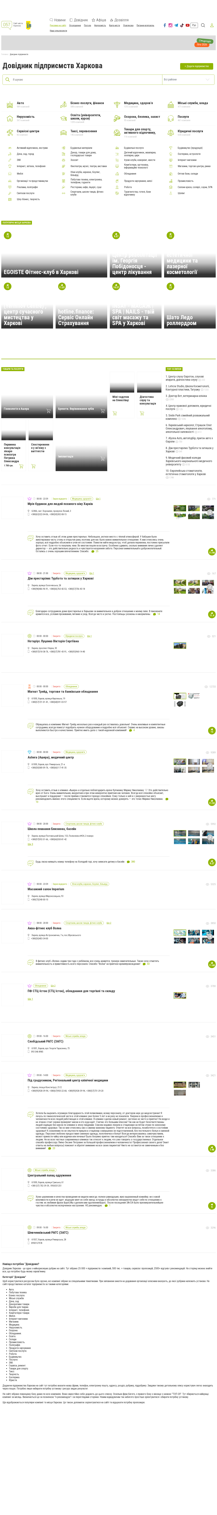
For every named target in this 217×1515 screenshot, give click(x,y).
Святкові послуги (25, 193)
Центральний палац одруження (49, 1175)
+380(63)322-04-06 (39, 514)
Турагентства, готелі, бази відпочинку (137, 193)
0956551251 (56, 1185)
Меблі (20, 173)
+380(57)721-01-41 (39, 702)
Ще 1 (98, 498)
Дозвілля (121, 20)
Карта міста (114, 25)
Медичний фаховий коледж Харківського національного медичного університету (189, 461)
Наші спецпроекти (58, 30)
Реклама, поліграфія (27, 187)
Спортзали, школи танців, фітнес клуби (87, 193)
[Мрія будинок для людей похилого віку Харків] (47, 349)
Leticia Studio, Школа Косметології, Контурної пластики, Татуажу (187, 387)
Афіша (101, 20)
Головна (4, 54)
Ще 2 (109, 923)
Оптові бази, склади (188, 173)
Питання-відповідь (145, 25)
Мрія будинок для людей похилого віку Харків (60, 504)
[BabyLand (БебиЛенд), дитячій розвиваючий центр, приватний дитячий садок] (169, 349)
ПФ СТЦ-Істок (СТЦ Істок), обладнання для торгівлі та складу (71, 991)
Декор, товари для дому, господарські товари (83, 154)
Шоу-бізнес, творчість (28, 199)
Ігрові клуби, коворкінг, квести (139, 160)
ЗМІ (19, 160)
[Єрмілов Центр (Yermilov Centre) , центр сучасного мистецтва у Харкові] (108, 349)
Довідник (81, 20)
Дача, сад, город (25, 154)
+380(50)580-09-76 (39, 767)
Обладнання (130, 173)
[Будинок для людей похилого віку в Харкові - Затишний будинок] (93, 349)
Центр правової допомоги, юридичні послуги (188, 407)
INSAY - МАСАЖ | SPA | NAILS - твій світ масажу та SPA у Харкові (133, 314)
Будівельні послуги (134, 148)
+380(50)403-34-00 (39, 938)
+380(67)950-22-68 (58, 1091)
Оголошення (75, 25)
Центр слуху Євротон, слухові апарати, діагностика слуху (185, 378)
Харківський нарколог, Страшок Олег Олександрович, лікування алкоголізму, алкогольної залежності (189, 428)
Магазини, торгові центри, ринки (194, 166)
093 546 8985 (37, 1051)
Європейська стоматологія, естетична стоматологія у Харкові (186, 472)
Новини (60, 20)
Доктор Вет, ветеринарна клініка (187, 396)
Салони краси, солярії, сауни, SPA (195, 187)
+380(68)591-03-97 (58, 702)
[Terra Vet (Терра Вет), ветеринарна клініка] (62, 349)
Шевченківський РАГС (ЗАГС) (48, 1232)
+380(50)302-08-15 (58, 514)
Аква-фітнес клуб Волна (44, 928)
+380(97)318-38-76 (39, 651)
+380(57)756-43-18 (76, 589)
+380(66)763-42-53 (58, 589)
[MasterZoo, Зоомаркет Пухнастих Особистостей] (139, 349)
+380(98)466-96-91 (39, 589)
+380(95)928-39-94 (39, 1091)
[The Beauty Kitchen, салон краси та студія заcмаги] (154, 349)
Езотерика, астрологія (189, 154)
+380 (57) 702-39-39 (40, 1185)
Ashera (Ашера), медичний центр (51, 757)
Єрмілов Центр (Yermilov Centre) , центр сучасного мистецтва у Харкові (25, 311)
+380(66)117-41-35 (58, 767)
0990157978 (36, 1243)
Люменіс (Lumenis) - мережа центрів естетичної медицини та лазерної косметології (189, 258)
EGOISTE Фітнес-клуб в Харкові (41, 272)
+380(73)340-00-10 (39, 899)
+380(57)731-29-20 (94, 1091)
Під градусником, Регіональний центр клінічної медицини (68, 1080)
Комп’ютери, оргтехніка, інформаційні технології (136, 166)
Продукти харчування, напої (138, 181)
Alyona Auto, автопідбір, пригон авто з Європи (189, 439)
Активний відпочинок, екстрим (32, 148)
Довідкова (128, 25)
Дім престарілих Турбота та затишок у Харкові (190, 449)
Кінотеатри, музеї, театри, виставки (89, 166)
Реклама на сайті (58, 25)
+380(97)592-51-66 (39, 839)
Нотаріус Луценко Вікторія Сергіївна (53, 641)
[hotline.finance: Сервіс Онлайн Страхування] (123, 349)
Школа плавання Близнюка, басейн (52, 829)
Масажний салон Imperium (46, 889)
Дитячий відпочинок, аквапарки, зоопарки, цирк (140, 154)
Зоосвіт (74, 160)
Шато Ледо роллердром (182, 320)
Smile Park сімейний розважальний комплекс (188, 417)
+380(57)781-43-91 (58, 651)
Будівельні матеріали (81, 148)
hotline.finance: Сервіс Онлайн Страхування (76, 317)
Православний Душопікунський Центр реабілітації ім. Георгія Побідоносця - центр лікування (134, 258)
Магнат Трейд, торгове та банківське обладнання (63, 691)
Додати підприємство (198, 66)
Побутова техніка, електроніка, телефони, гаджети (86, 181)
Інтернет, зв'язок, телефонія (31, 166)
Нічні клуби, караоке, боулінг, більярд (85, 173)
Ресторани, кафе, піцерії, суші (86, 187)
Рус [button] (194, 25)
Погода (87, 25)
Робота (128, 187)
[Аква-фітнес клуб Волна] (78, 349)
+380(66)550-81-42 (58, 839)
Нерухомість (100, 25)
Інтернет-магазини (187, 160)
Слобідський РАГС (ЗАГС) (45, 1041)
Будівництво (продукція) (190, 148)
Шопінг (181, 193)
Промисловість (185, 181)
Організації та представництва (32, 181)
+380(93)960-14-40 (76, 651)
